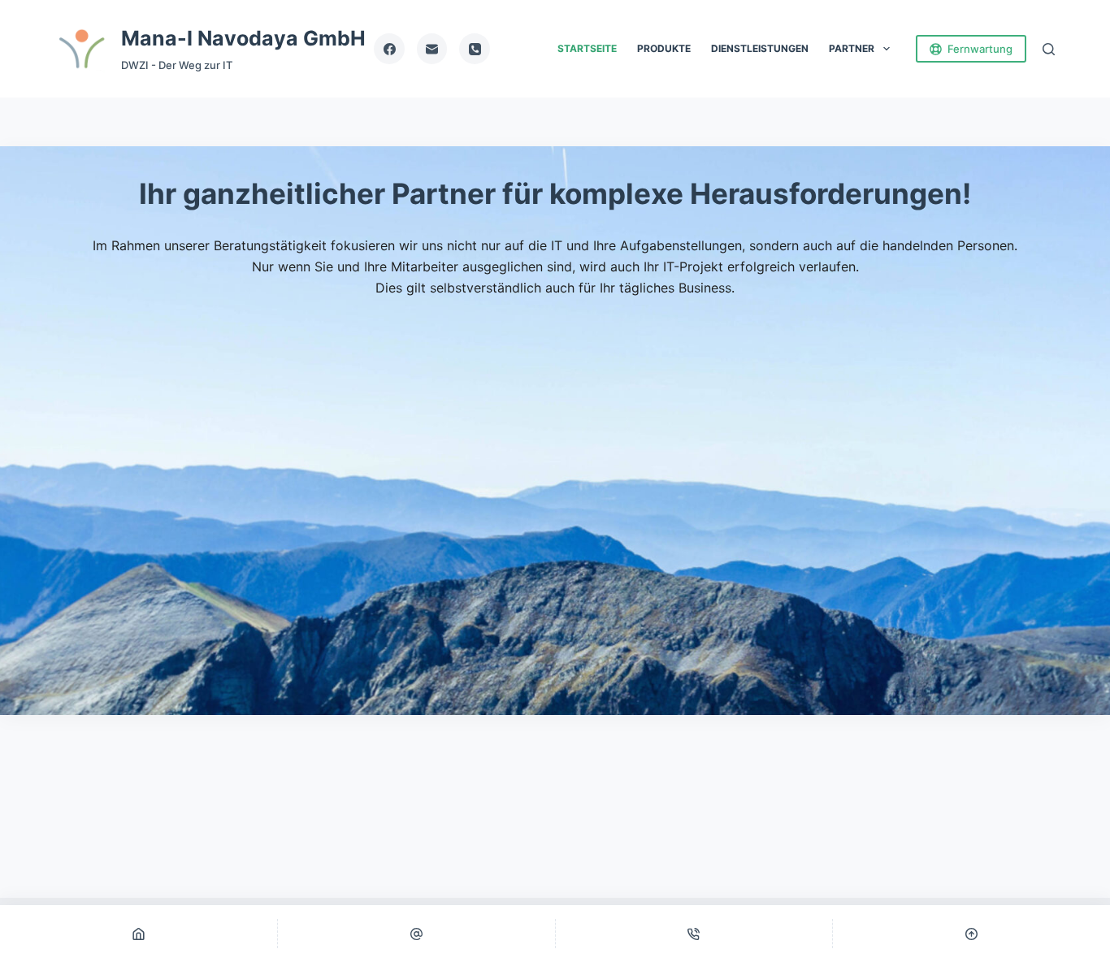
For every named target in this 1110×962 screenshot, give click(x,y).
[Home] (138, 933)
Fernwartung (979, 48)
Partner (851, 48)
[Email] (416, 933)
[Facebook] (389, 48)
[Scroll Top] (971, 933)
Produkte (664, 48)
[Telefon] (474, 48)
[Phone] (694, 933)
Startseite (587, 48)
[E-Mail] (432, 48)
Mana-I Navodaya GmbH (243, 38)
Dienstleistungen (760, 48)
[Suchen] (1049, 49)
